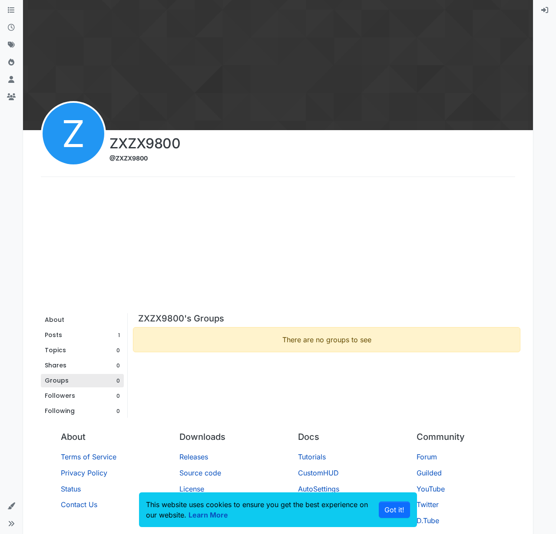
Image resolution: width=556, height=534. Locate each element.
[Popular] (11, 62)
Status (71, 489)
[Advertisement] (278, 248)
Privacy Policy (84, 472)
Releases (193, 456)
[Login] (545, 10)
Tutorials (312, 456)
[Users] (11, 80)
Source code (200, 472)
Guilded (429, 472)
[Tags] (11, 45)
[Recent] (11, 28)
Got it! (394, 509)
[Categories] (11, 10)
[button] (11, 506)
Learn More (208, 515)
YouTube (431, 489)
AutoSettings (318, 489)
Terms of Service (88, 456)
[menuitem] (545, 10)
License (191, 489)
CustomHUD (318, 472)
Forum (427, 456)
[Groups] (11, 97)
